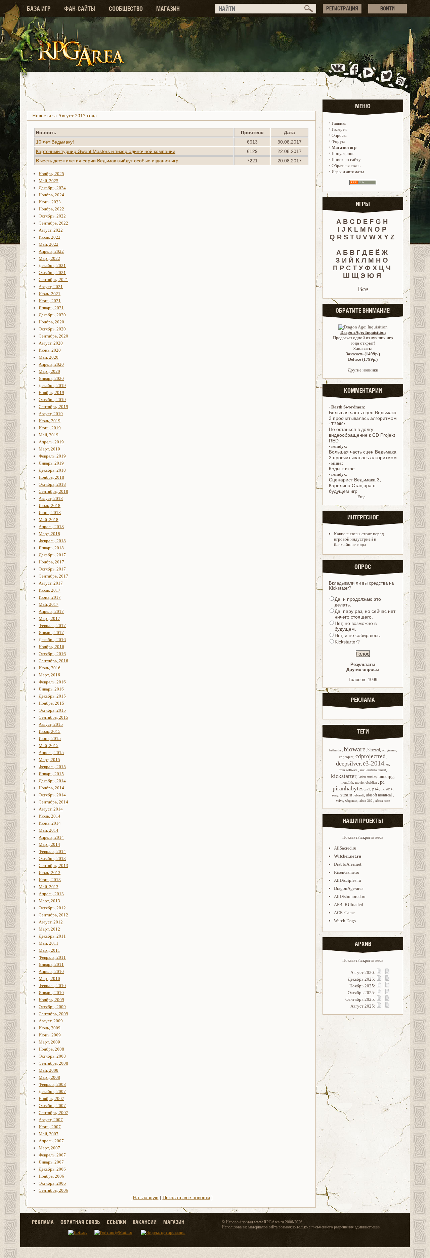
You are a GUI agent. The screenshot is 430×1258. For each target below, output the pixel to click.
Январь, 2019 (51, 463)
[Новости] (379, 972)
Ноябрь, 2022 (51, 208)
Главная (339, 123)
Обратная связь (346, 165)
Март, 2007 (49, 1147)
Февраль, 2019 (52, 456)
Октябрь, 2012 (52, 907)
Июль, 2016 (49, 667)
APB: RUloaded (348, 904)
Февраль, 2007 (52, 1154)
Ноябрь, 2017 (51, 561)
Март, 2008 (49, 1077)
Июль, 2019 (49, 420)
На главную (146, 1197)
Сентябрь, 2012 (53, 914)
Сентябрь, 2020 (53, 336)
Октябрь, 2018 (52, 484)
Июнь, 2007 (50, 1126)
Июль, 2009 (49, 1027)
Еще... (363, 496)
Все (363, 288)
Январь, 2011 (51, 964)
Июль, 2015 (49, 731)
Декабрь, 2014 (52, 780)
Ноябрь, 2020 (51, 321)
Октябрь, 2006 (52, 1183)
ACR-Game (344, 912)
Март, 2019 (49, 448)
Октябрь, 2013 (52, 858)
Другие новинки (363, 369)
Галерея (339, 129)
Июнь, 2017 (50, 597)
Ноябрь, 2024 (51, 194)
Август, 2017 (51, 583)
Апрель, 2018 (51, 526)
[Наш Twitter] (385, 75)
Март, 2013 (49, 900)
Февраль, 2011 (52, 957)
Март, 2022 (49, 258)
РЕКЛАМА (43, 1222)
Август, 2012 (51, 922)
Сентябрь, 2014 (53, 801)
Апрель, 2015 (51, 752)
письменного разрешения (332, 1227)
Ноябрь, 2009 (51, 999)
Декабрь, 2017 (52, 554)
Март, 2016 (49, 674)
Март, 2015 (49, 759)
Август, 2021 (51, 286)
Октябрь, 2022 (52, 216)
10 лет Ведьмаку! (55, 142)
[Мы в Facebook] (355, 75)
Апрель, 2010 (51, 971)
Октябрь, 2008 (52, 1056)
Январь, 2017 (51, 632)
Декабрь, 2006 (52, 1169)
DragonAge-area (348, 888)
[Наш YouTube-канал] (369, 75)
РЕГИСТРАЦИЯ (342, 8)
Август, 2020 (51, 343)
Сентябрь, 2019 (53, 406)
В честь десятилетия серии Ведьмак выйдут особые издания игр (107, 160)
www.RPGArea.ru (269, 1222)
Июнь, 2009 (50, 1034)
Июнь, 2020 (50, 350)
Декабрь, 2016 (52, 639)
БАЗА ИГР (39, 8)
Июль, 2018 (49, 505)
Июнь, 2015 (50, 738)
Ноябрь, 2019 (51, 392)
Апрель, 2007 (51, 1140)
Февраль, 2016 (52, 681)
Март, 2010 (49, 978)
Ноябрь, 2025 (51, 173)
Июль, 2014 (49, 816)
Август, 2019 (51, 413)
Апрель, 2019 (51, 441)
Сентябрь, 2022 (53, 223)
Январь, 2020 (51, 378)
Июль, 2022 (49, 237)
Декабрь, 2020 (52, 314)
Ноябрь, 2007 (51, 1098)
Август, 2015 (51, 724)
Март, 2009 (49, 1042)
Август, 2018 (51, 498)
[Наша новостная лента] (400, 75)
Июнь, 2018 (50, 512)
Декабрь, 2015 (52, 696)
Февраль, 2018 (52, 540)
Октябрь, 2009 (52, 1006)
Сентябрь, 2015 (53, 717)
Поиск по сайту (346, 159)
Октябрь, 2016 (52, 653)
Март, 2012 (49, 929)
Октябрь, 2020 (52, 328)
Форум (338, 141)
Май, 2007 (48, 1133)
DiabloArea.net (347, 864)
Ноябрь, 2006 (51, 1176)
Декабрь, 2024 (52, 187)
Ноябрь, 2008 (51, 1049)
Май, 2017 (48, 604)
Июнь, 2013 (50, 879)
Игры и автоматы (348, 171)
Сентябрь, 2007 (53, 1112)
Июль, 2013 (49, 872)
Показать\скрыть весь (362, 837)
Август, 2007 (51, 1119)
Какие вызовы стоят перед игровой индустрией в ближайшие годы (359, 539)
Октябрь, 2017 (52, 569)
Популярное (343, 153)
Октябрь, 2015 (52, 710)
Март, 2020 (49, 371)
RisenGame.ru (346, 872)
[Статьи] (387, 972)
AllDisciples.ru (347, 880)
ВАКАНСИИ (145, 1222)
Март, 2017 (49, 618)
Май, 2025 (48, 180)
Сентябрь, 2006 (53, 1190)
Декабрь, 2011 (52, 936)
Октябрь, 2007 (52, 1105)
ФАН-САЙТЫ (79, 8)
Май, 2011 (48, 943)
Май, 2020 (48, 357)
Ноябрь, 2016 (51, 646)
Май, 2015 (48, 745)
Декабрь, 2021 (52, 265)
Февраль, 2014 (52, 851)
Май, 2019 (48, 434)
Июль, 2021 (49, 293)
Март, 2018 (49, 533)
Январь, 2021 (51, 307)
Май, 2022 (48, 244)
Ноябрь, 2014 (51, 787)
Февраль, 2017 (52, 625)
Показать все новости (186, 1197)
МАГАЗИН (168, 8)
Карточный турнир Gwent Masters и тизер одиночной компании (105, 151)
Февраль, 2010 (52, 985)
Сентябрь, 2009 (53, 1013)
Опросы (339, 135)
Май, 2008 (48, 1070)
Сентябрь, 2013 (53, 865)
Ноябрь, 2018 (51, 477)
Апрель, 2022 (51, 251)
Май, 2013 (48, 886)
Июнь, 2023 (50, 201)
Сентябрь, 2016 (53, 660)
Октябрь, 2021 (52, 272)
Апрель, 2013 (51, 893)
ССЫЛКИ (116, 1222)
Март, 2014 (49, 844)
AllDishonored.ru (350, 896)
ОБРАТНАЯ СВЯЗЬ (80, 1222)
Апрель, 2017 (51, 611)
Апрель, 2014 (51, 837)
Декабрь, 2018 (52, 470)
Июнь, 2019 (50, 427)
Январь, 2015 (51, 773)
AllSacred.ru (345, 848)
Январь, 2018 (51, 547)
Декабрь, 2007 (52, 1091)
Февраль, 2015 (52, 766)
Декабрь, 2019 (52, 385)
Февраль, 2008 (52, 1084)
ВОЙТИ (387, 8)
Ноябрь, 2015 (51, 703)
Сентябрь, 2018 (53, 491)
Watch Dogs (345, 920)
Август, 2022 (51, 230)
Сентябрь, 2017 (53, 576)
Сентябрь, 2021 (53, 279)
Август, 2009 (51, 1020)
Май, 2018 (48, 519)
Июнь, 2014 (50, 823)
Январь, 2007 (51, 1162)
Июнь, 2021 (50, 300)
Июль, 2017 (49, 590)
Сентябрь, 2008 (53, 1063)
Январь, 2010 (51, 992)
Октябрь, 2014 (52, 794)
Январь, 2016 (51, 689)
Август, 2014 (51, 809)
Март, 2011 (49, 950)
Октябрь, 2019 (52, 399)
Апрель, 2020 (51, 364)
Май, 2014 (48, 830)
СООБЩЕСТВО (126, 8)
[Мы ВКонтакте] (338, 75)
